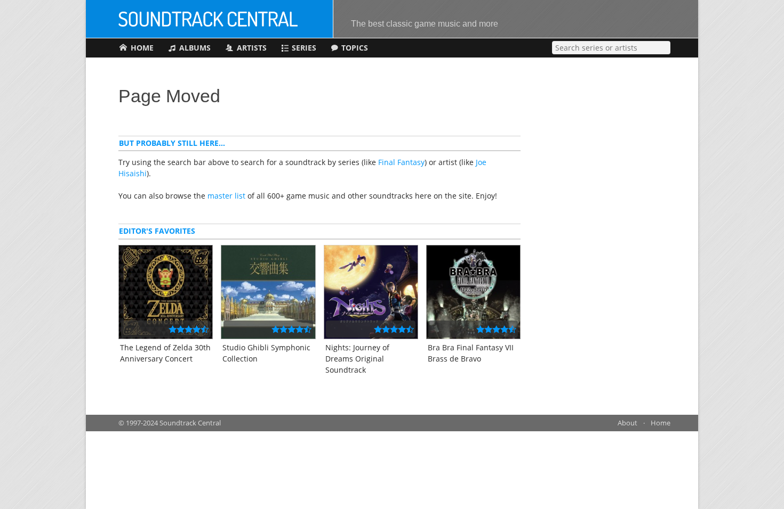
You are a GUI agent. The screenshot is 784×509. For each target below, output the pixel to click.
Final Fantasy (401, 162)
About (627, 423)
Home (660, 423)
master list (226, 196)
